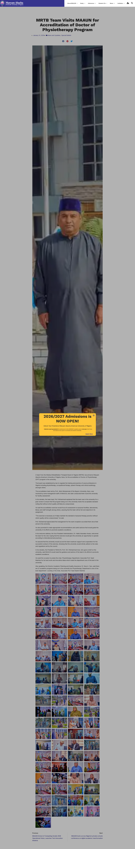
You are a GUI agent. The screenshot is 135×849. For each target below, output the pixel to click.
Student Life (102, 3)
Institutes (120, 3)
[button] (93, 415)
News (111, 3)
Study (82, 3)
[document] (67, 424)
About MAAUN (71, 3)
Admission (91, 3)
